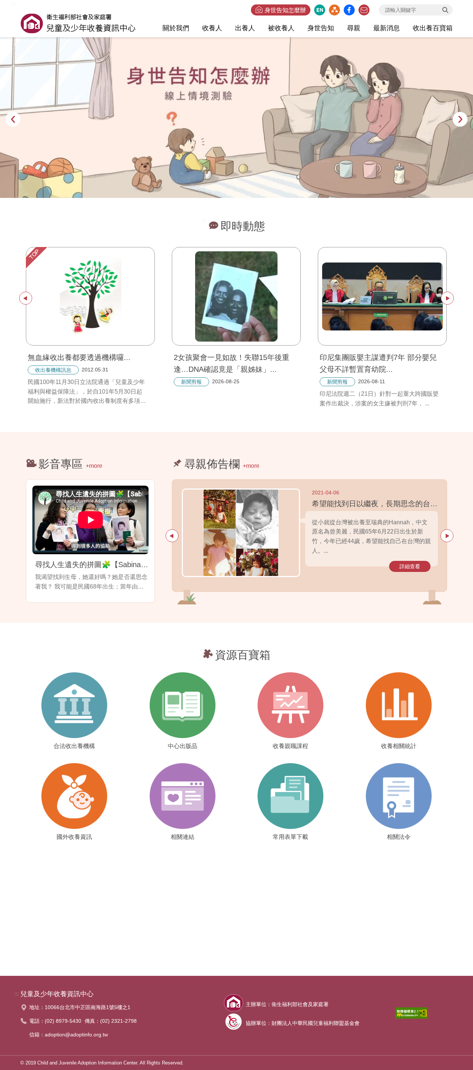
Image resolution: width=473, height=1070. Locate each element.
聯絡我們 (364, 10)
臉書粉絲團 (349, 10)
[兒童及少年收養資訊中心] (78, 22)
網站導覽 (334, 10)
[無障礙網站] (411, 1015)
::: (13, 4)
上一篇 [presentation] (25, 298)
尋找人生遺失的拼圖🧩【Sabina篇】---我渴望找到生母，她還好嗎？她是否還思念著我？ (92, 564)
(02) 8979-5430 (63, 1021)
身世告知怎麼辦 (285, 10)
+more (94, 466)
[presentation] (13, 119)
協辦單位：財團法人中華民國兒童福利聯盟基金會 (303, 1023)
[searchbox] (416, 10)
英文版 (319, 10)
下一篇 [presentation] (447, 298)
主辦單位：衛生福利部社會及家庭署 (287, 1004)
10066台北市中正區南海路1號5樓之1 (87, 1007)
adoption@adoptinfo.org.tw (76, 1035)
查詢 (445, 10)
